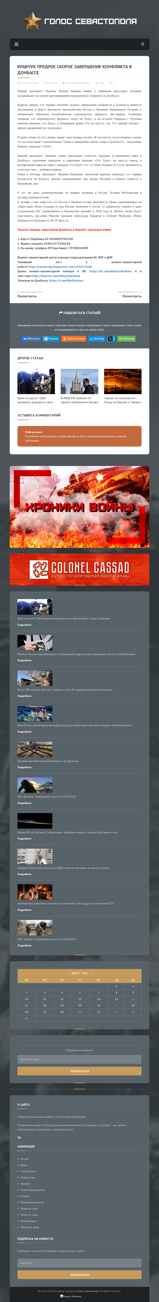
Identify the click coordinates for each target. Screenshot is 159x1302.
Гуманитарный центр (33, 1190)
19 (62, 1005)
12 (62, 999)
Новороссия (28, 1177)
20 (79, 1005)
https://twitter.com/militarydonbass (55, 276)
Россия (25, 1159)
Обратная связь (30, 1227)
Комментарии (28, 1221)
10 (26, 999)
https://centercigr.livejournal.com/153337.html (60, 267)
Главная (25, 1196)
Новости (52, 83)
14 (98, 999)
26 (62, 1012)
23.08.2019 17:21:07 (28, 83)
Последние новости (32, 1202)
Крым (24, 1165)
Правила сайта (29, 1208)
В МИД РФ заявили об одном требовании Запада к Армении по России (79, 402)
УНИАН (46, 146)
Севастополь (28, 1171)
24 (26, 1012)
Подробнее (24, 625)
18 (44, 1005)
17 (26, 1005)
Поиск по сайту (29, 1214)
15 (116, 999)
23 (133, 1005)
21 (98, 1005)
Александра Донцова (77, 83)
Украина (25, 1183)
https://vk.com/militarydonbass (110, 271)
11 (44, 999)
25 (44, 1012)
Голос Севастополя (88, 1291)
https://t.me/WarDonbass (66, 280)
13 (79, 999)
